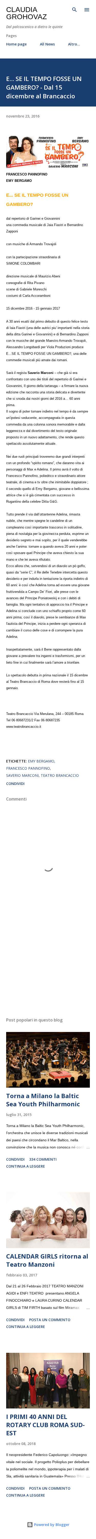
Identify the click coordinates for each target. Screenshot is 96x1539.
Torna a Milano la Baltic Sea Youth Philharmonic (43, 1099)
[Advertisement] (48, 969)
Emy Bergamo (41, 761)
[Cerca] (74, 9)
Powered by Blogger (51, 1524)
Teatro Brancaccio (60, 775)
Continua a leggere (25, 1166)
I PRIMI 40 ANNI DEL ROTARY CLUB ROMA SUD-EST (45, 1424)
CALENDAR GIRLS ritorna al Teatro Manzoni (47, 1260)
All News (47, 44)
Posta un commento (49, 1319)
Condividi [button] (15, 783)
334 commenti (43, 1159)
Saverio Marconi (22, 775)
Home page (16, 44)
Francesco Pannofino (28, 768)
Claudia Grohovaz (26, 13)
